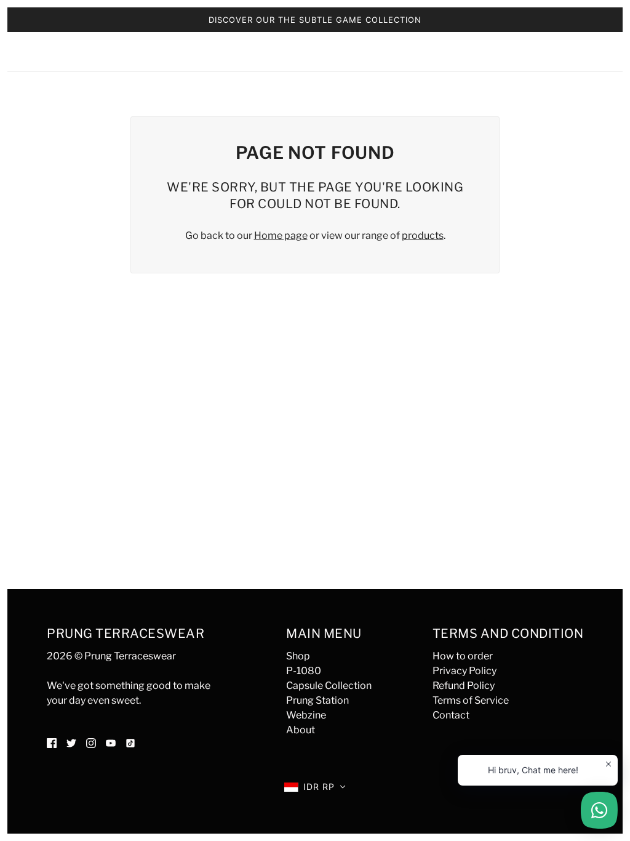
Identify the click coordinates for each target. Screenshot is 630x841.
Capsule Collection (329, 685)
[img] (52, 742)
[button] (315, 786)
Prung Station (317, 700)
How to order (463, 656)
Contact (451, 715)
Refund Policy (464, 685)
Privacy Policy (464, 671)
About (300, 730)
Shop (298, 656)
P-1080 (303, 671)
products (423, 235)
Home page (281, 235)
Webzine (306, 715)
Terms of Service (471, 700)
